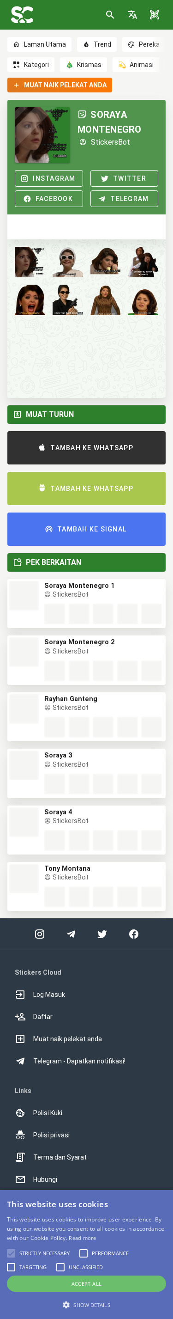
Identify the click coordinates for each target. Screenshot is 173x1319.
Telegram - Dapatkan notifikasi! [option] (79, 1061)
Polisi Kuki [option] (47, 1113)
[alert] (86, 1254)
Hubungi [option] (45, 1179)
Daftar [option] (43, 1016)
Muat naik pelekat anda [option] (67, 1039)
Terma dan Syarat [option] (60, 1157)
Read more (82, 1237)
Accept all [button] (87, 1283)
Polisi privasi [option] (51, 1135)
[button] (132, 15)
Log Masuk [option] (49, 994)
